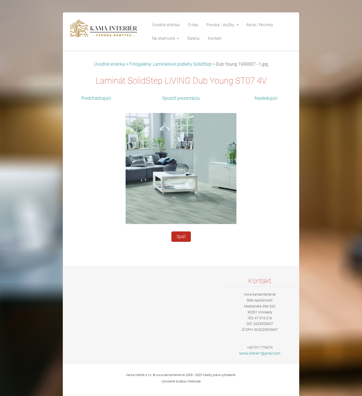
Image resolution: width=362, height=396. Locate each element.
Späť (181, 236)
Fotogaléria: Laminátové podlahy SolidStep (170, 64)
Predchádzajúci (96, 98)
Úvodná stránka (109, 64)
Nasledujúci (266, 98)
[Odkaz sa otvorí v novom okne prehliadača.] (181, 168)
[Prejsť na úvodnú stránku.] (105, 30)
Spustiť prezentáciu (181, 98)
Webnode (194, 381)
